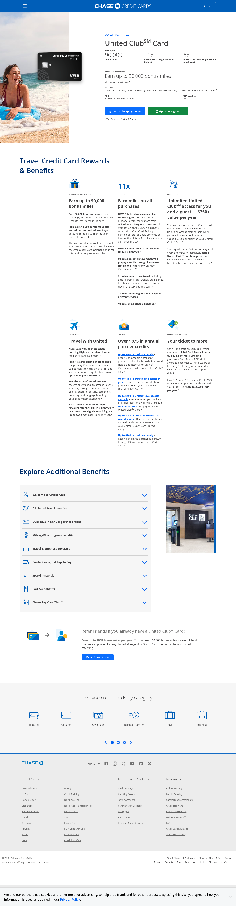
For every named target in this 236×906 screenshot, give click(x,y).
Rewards (26, 828)
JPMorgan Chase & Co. (209, 857)
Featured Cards (29, 788)
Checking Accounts (127, 794)
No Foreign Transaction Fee (78, 805)
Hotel (24, 840)
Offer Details (111, 119)
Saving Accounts (126, 799)
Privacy (158, 862)
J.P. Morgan (189, 857)
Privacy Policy (70, 899)
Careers (228, 857)
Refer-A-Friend (71, 834)
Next (130, 742)
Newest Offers (29, 799)
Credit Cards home (118, 35)
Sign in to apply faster (129, 112)
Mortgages (123, 811)
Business (202, 724)
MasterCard (70, 822)
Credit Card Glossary (176, 811)
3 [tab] (124, 742)
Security (169, 862)
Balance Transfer (134, 724)
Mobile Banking (174, 794)
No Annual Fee (71, 799)
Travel (171, 724)
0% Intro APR (71, 811)
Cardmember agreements (179, 799)
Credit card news (174, 805)
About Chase (173, 857)
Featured (34, 724)
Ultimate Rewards (176, 817)
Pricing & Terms (128, 119)
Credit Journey (125, 788)
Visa (66, 817)
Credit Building (71, 794)
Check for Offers (72, 840)
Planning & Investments (130, 822)
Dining (67, 788)
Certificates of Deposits (130, 805)
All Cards (66, 724)
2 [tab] (118, 742)
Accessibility (199, 862)
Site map (213, 862)
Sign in (209, 6)
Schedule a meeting (176, 834)
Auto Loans (124, 817)
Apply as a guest (173, 112)
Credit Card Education (177, 828)
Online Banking (174, 788)
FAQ (168, 822)
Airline (25, 834)
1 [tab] (112, 742)
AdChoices (226, 862)
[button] (230, 897)
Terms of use (183, 862)
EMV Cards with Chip (75, 828)
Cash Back (98, 724)
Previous (105, 742)
